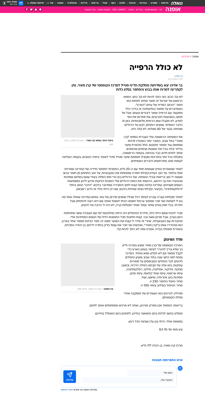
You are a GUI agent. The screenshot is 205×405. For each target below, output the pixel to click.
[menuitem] (162, 3)
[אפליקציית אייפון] (36, 10)
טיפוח (131, 10)
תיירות (84, 3)
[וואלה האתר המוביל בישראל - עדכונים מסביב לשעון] (177, 3)
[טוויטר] (31, 10)
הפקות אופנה (104, 10)
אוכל (104, 3)
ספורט (154, 3)
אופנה (60, 3)
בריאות (95, 3)
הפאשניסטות (151, 10)
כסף (113, 3)
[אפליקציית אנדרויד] (40, 10)
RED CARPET (119, 10)
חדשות (164, 3)
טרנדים (139, 10)
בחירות (143, 3)
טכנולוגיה (72, 3)
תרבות (132, 3)
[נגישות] (4, 3)
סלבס (122, 3)
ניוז (160, 10)
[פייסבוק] (27, 10)
